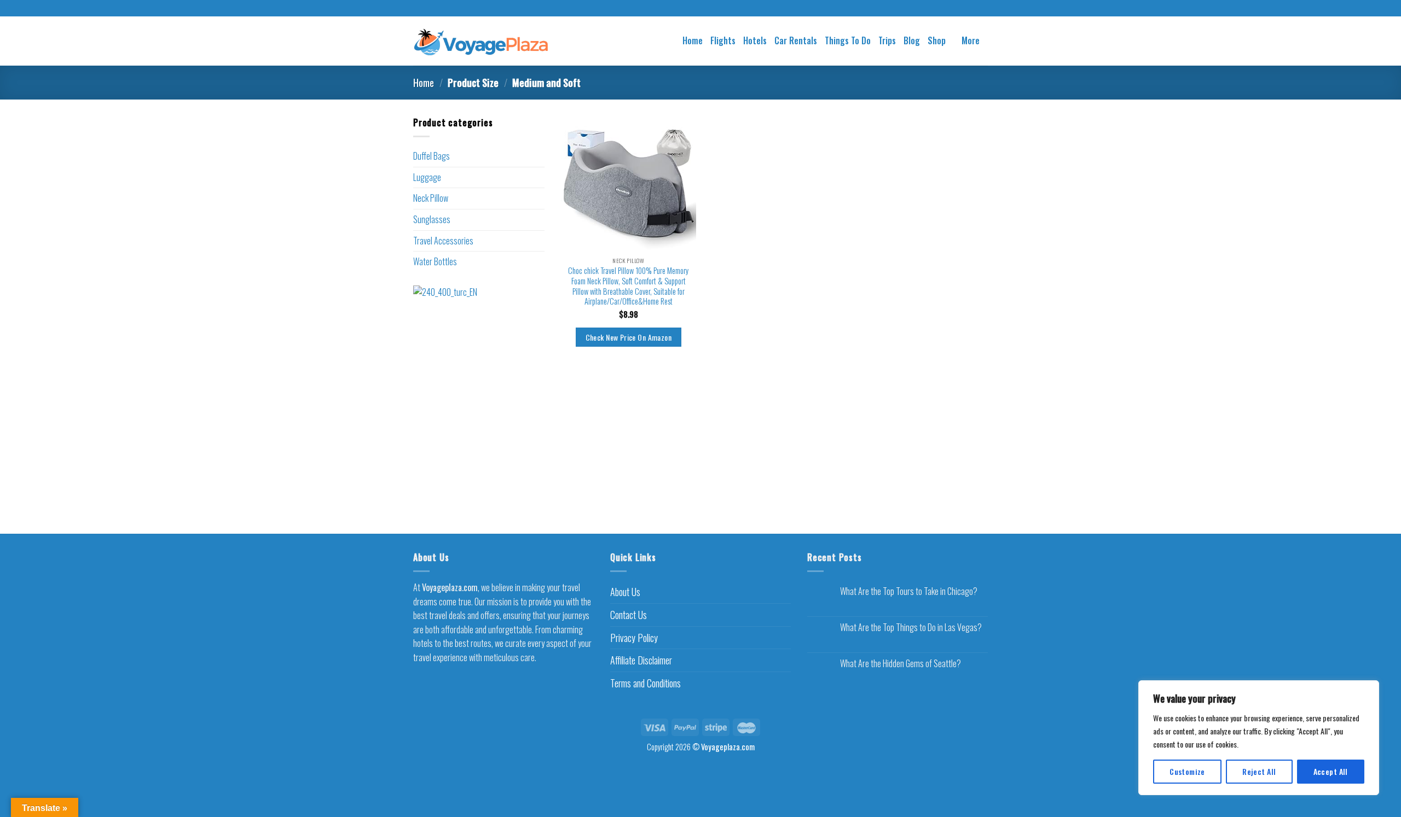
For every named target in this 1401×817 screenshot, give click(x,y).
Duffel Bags (431, 155)
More (971, 40)
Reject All (1259, 771)
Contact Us (628, 615)
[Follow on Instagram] (700, 9)
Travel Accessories (443, 240)
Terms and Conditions (645, 683)
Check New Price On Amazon (628, 337)
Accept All (1330, 771)
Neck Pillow (430, 198)
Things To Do (848, 40)
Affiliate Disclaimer (641, 660)
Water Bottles (435, 261)
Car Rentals (795, 40)
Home (692, 40)
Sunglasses (431, 219)
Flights (723, 40)
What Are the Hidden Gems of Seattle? (900, 663)
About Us (625, 592)
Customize (1187, 771)
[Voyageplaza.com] (481, 41)
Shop (937, 40)
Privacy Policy (634, 638)
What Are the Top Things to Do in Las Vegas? (911, 627)
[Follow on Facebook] (690, 9)
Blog (912, 40)
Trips (887, 40)
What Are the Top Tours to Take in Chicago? (908, 591)
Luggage (427, 177)
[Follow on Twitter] (711, 9)
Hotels (755, 40)
